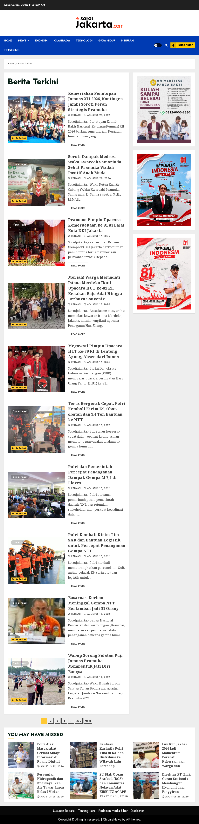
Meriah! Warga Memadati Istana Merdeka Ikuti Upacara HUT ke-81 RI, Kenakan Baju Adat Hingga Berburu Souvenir (36, 306)
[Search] (166, 45)
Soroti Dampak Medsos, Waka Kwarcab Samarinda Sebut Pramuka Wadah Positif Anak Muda (36, 182)
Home (8, 40)
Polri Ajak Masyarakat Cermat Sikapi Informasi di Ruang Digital (21, 755)
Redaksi (76, 115)
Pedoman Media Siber (113, 810)
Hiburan (127, 40)
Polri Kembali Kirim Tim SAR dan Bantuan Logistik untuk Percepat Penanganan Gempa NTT (36, 560)
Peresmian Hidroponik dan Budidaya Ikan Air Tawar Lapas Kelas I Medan (21, 785)
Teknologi (84, 40)
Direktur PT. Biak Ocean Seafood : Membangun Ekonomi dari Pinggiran (146, 785)
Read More (78, 145)
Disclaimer (137, 810)
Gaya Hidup (106, 40)
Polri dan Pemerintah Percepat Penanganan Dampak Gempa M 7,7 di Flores (36, 495)
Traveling (12, 50)
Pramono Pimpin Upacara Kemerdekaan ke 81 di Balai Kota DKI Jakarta (36, 243)
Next (88, 721)
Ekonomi (41, 40)
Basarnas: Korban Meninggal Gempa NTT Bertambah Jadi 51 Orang (36, 621)
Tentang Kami (86, 810)
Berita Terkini (19, 137)
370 (78, 721)
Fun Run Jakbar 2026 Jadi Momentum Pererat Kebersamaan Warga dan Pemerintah (146, 755)
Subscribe (185, 45)
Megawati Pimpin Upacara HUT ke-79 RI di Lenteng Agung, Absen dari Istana (36, 369)
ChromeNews (112, 819)
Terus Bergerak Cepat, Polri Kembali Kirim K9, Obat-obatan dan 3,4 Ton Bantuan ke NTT (36, 429)
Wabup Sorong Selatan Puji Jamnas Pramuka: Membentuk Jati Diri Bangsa (36, 681)
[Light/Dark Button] (158, 45)
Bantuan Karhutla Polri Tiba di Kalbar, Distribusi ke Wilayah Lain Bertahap (83, 755)
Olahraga (62, 40)
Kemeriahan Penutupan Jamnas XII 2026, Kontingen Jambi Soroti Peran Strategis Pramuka (36, 119)
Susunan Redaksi (64, 810)
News (22, 40)
